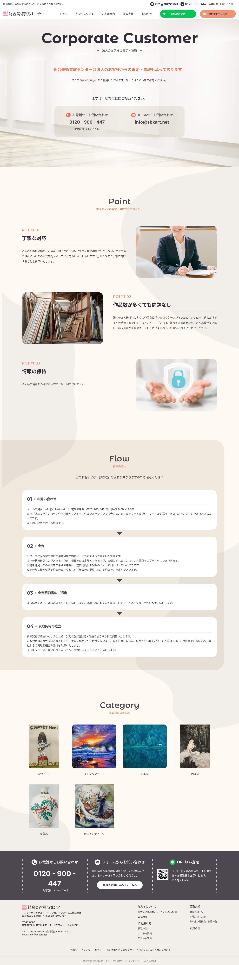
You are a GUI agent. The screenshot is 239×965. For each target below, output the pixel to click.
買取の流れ (143, 928)
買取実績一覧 (196, 911)
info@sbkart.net (152, 122)
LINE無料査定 (178, 13)
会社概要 (142, 916)
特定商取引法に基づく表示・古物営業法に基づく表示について (139, 949)
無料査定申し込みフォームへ (120, 885)
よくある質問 (145, 933)
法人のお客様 (145, 938)
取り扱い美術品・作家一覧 (203, 921)
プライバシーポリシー (92, 949)
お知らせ (195, 928)
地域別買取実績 (198, 916)
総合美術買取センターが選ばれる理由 (157, 911)
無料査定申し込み (218, 13)
